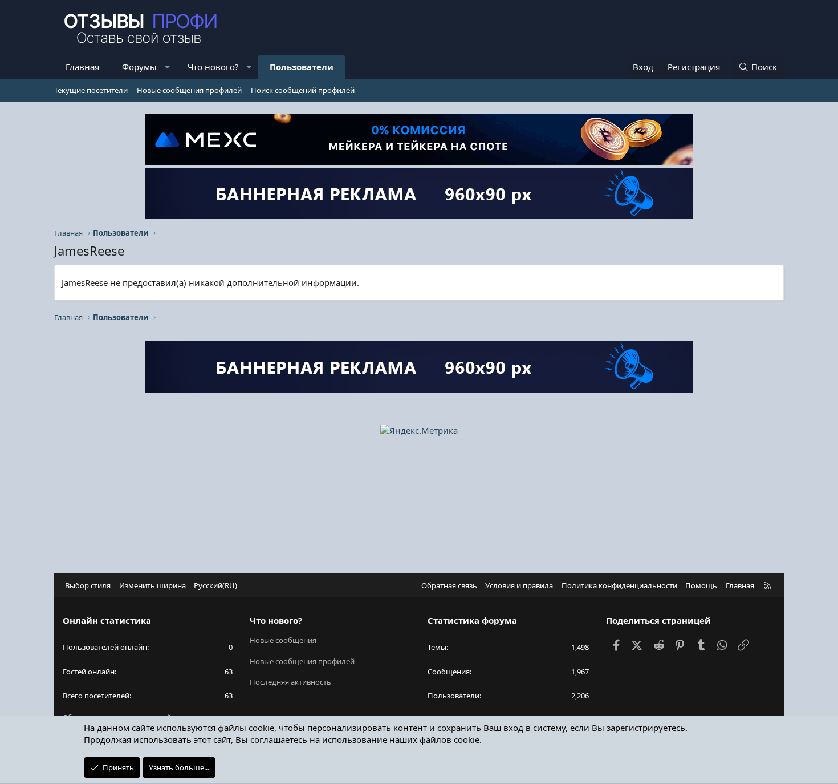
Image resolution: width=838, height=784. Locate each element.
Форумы (139, 66)
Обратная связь (449, 585)
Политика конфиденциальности (619, 585)
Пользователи (301, 66)
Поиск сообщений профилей (303, 90)
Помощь (701, 585)
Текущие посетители (91, 90)
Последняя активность (290, 682)
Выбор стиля (88, 585)
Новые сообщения (283, 640)
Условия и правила (519, 585)
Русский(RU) (215, 585)
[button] (167, 67)
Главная (82, 66)
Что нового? (213, 66)
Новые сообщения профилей (189, 90)
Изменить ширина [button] (152, 585)
